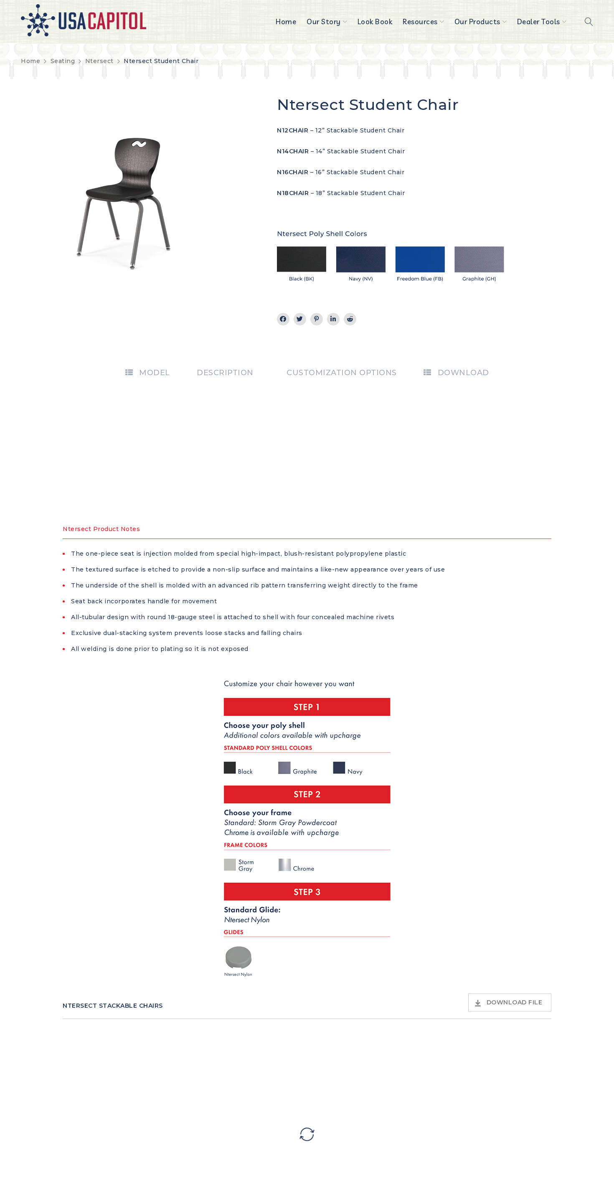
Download (463, 372)
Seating (63, 61)
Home (30, 61)
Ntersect (99, 61)
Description (225, 372)
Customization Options (342, 372)
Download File (515, 1002)
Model (154, 372)
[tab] (147, 372)
